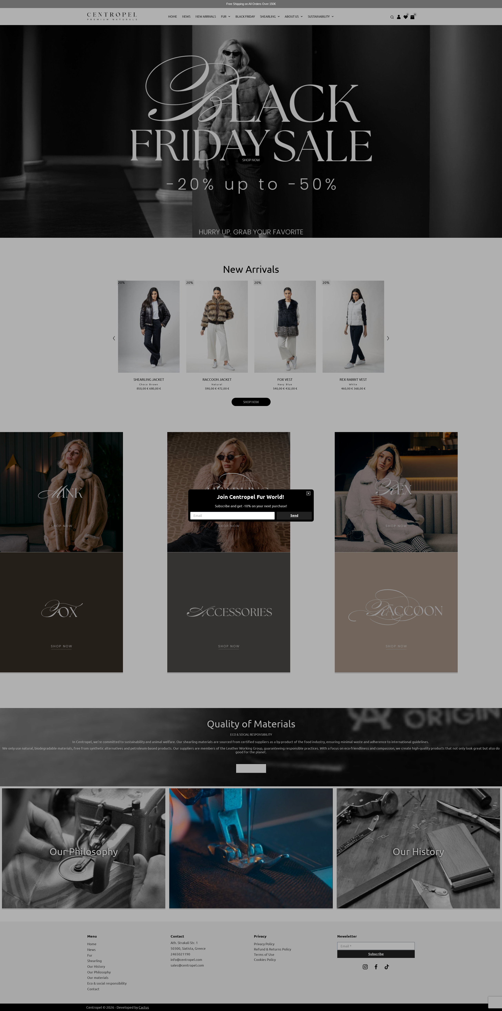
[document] (251, 505)
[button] (308, 493)
